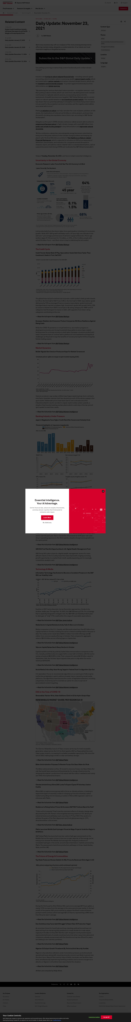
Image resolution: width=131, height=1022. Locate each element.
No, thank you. (47, 522)
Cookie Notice (57, 1020)
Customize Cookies (94, 1017)
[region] (65, 1017)
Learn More (47, 517)
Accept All (106, 1017)
